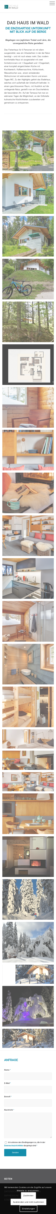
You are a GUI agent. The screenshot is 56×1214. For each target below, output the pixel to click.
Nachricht (9, 1110)
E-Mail (7, 1083)
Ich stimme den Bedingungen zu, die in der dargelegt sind (24, 1144)
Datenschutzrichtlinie (13, 1145)
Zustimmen (28, 1195)
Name (7, 1070)
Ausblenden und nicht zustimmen (28, 1202)
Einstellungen (28, 1208)
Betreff (8, 1096)
